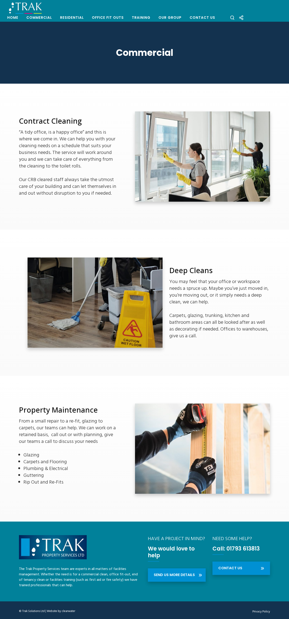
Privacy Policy (261, 611)
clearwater (68, 611)
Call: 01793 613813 (236, 548)
